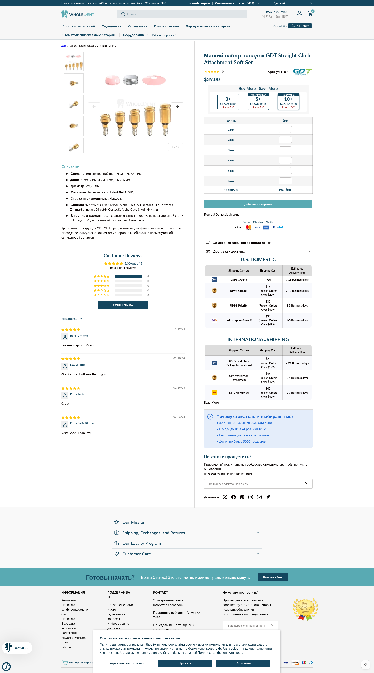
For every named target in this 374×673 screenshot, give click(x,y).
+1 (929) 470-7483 (274, 11)
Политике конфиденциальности (220, 652)
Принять (185, 663)
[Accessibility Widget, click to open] (6, 666)
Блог (64, 642)
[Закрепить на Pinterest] (242, 497)
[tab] (70, 166)
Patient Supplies (163, 35)
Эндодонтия (111, 26)
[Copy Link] (268, 497)
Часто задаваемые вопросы (116, 614)
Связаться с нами (120, 605)
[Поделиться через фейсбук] (233, 497)
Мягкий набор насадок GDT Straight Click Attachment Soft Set (93, 46)
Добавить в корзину (258, 204)
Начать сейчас (273, 577)
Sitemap (66, 647)
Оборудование (133, 35)
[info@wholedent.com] (259, 497)
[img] (70, 329)
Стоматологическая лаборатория (88, 35)
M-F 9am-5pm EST (275, 16)
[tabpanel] (123, 205)
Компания (68, 600)
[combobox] (182, 14)
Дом (63, 46)
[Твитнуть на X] (225, 497)
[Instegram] (250, 497)
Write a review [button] (123, 304)
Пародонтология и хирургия (208, 26)
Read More (211, 402)
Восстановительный (78, 26)
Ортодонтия (137, 26)
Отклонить (243, 663)
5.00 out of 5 (133, 263)
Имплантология (166, 26)
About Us (280, 26)
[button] (102, 276)
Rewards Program (199, 3)
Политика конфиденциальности (74, 609)
